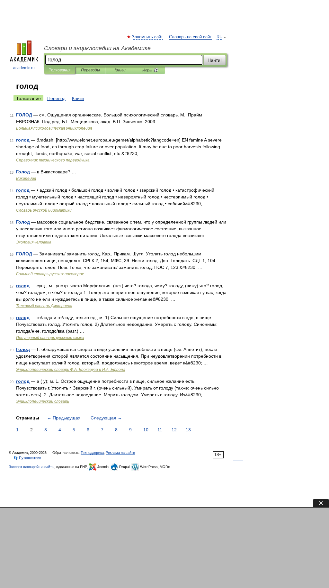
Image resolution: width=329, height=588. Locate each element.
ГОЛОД (24, 114)
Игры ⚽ (150, 70)
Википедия (26, 178)
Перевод (56, 98)
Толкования (59, 70)
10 (145, 429)
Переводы (90, 70)
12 (174, 429)
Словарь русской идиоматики (44, 210)
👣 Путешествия (27, 458)
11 (159, 429)
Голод (23, 171)
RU (219, 37)
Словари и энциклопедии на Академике (97, 48)
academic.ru (24, 68)
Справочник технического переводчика (53, 160)
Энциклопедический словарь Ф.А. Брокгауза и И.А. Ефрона (70, 369)
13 (188, 429)
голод (23, 139)
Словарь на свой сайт (190, 37)
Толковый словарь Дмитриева (44, 306)
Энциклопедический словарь (42, 401)
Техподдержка (92, 453)
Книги (120, 70)
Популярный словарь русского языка (50, 337)
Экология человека (33, 242)
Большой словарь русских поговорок (50, 274)
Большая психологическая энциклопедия (54, 128)
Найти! (215, 60)
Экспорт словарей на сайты (31, 467)
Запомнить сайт (148, 37)
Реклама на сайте (120, 453)
